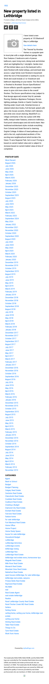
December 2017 (11, 333)
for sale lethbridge (12, 519)
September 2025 (12, 195)
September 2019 (12, 271)
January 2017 (10, 365)
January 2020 (10, 259)
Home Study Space (13, 531)
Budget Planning (11, 487)
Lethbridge (9, 540)
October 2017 (10, 338)
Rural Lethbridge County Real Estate (19, 601)
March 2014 (10, 464)
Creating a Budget (12, 505)
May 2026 (9, 172)
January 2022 (10, 224)
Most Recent (10, 160)
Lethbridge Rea (11, 552)
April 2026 (9, 175)
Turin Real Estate (12, 631)
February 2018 (11, 327)
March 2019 (10, 289)
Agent (7, 479)
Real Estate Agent (12, 593)
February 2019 (11, 292)
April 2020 (9, 251)
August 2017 (10, 344)
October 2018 (10, 303)
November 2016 (11, 371)
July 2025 (9, 201)
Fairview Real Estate (13, 514)
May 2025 (9, 207)
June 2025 (9, 204)
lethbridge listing (12, 549)
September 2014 (12, 447)
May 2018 (9, 318)
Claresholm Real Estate (14, 496)
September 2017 (12, 341)
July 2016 (9, 382)
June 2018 (9, 315)
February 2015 (11, 432)
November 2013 (11, 470)
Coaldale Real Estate (13, 499)
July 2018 (9, 312)
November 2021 (11, 227)
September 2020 (12, 236)
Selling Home (10, 610)
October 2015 (10, 409)
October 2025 (10, 192)
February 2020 (11, 257)
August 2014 (10, 449)
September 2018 (12, 306)
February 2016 (11, 397)
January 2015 (10, 435)
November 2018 (11, 300)
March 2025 (10, 213)
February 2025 (11, 216)
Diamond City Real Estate (15, 508)
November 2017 (11, 335)
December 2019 (11, 262)
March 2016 (10, 394)
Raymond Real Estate (13, 584)
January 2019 (10, 295)
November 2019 (11, 265)
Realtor (8, 598)
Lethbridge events (12, 546)
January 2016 (10, 400)
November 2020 (11, 230)
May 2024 (9, 221)
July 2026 (9, 166)
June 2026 (9, 169)
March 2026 (10, 178)
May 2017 (9, 353)
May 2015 (9, 423)
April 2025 (9, 210)
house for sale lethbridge (15, 534)
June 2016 (9, 385)
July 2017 (9, 347)
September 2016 (12, 376)
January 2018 (10, 330)
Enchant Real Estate (13, 511)
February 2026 (11, 181)
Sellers (8, 607)
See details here (30, 45)
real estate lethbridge (13, 595)
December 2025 (11, 186)
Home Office (10, 525)
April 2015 (9, 426)
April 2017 (9, 356)
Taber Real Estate (12, 625)
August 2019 (10, 274)
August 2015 (10, 414)
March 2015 (10, 429)
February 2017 (11, 362)
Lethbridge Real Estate (18, 23)
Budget (8, 484)
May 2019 (9, 283)
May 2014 (9, 458)
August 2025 (10, 198)
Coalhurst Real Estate (13, 502)
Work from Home (12, 633)
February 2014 (11, 467)
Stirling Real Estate (12, 622)
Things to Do (10, 628)
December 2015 (11, 403)
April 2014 (9, 461)
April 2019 (9, 286)
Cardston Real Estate (13, 493)
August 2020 (10, 239)
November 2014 (11, 441)
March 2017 (10, 359)
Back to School (11, 481)
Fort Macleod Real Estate (15, 522)
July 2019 (9, 277)
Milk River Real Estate (14, 563)
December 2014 (11, 438)
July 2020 (9, 242)
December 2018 (11, 297)
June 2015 (9, 420)
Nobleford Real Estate (14, 572)
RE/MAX (8, 587)
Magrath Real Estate (13, 560)
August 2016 (10, 379)
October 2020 (10, 233)
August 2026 (10, 163)
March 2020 (10, 254)
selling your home (12, 619)
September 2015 (12, 412)
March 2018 (10, 324)
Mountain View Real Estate (16, 569)
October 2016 (10, 373)
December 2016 (11, 368)
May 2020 (9, 248)
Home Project (10, 528)
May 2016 (9, 388)
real (6, 590)
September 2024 (12, 218)
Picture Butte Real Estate (15, 581)
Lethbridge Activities (13, 543)
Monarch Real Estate (13, 566)
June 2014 (9, 455)
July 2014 (9, 452)
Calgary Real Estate (13, 490)
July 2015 (9, 417)
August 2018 (10, 309)
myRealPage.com (28, 648)
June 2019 (9, 280)
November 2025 (11, 189)
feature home (10, 517)
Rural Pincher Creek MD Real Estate (19, 604)
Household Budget (12, 537)
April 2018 (9, 321)
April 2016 (9, 391)
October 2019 (10, 268)
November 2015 (11, 406)
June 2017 (9, 350)
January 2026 (10, 183)
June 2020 (9, 245)
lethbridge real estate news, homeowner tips (23, 558)
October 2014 (10, 444)
